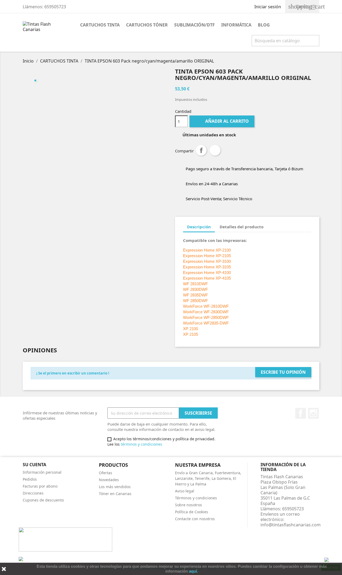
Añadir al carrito (222, 121)
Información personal (42, 472)
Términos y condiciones (196, 497)
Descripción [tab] (199, 226)
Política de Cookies (191, 511)
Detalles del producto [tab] (241, 226)
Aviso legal (184, 490)
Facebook (300, 413)
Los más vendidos (115, 486)
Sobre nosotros (188, 504)
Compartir (201, 150)
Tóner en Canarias (115, 493)
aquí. (193, 571)
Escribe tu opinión (283, 372)
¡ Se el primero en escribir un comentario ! (72, 373)
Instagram (313, 413)
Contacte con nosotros (195, 518)
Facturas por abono (40, 486)
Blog (264, 25)
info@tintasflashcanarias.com (291, 525)
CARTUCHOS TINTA (100, 25)
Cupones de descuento (43, 500)
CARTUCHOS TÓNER (147, 25)
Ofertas (105, 472)
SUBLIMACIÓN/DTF (194, 25)
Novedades (109, 479)
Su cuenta (34, 465)
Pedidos (30, 479)
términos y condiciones (141, 444)
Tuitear (215, 150)
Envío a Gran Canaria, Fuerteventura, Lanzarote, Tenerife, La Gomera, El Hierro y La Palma (208, 478)
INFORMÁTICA (236, 25)
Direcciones (33, 493)
